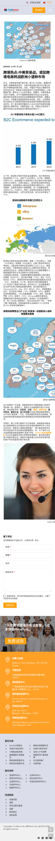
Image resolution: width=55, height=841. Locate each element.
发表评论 (10, 605)
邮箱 (8, 555)
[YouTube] (51, 838)
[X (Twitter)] (43, 838)
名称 (8, 547)
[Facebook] (39, 838)
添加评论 (10, 572)
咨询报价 (39, 10)
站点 (7, 563)
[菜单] (50, 10)
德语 (35, 410)
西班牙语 (42, 410)
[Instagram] (47, 838)
